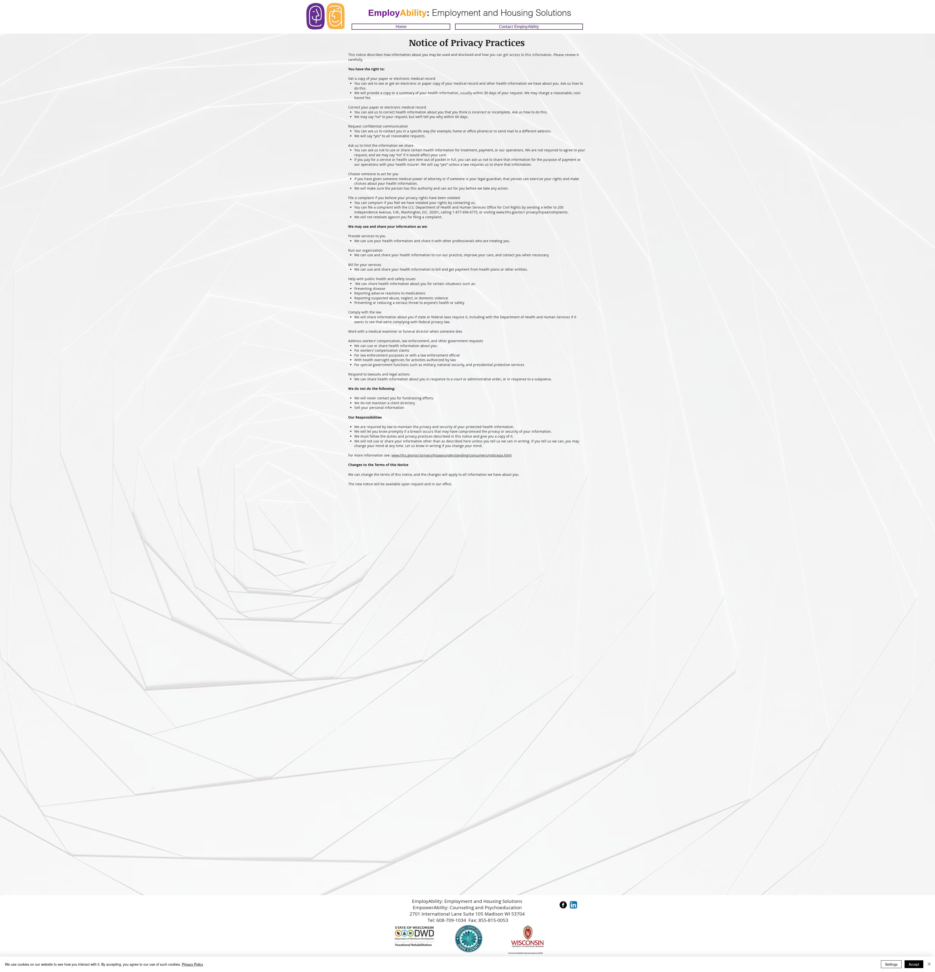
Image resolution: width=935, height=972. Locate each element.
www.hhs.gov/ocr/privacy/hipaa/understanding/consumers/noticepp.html (452, 455)
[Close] (929, 964)
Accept (914, 964)
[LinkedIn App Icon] (573, 904)
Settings (891, 964)
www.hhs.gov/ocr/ (510, 212)
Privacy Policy (192, 964)
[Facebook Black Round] (563, 904)
